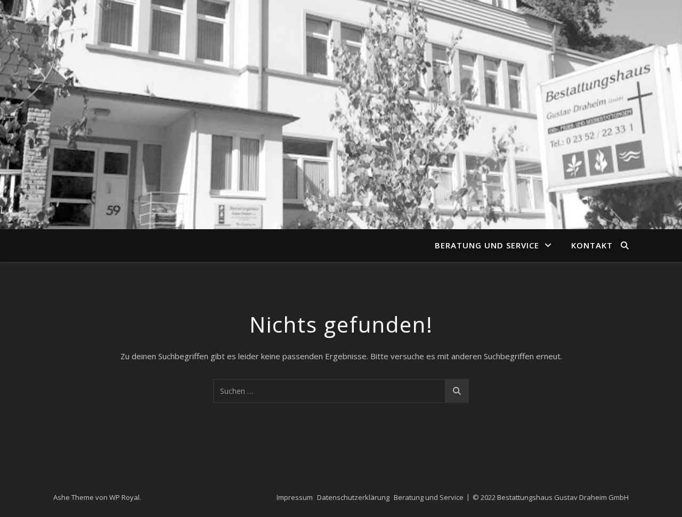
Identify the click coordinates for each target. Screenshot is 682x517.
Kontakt (592, 245)
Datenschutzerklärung (353, 497)
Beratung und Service (487, 245)
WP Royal (124, 497)
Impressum (295, 497)
